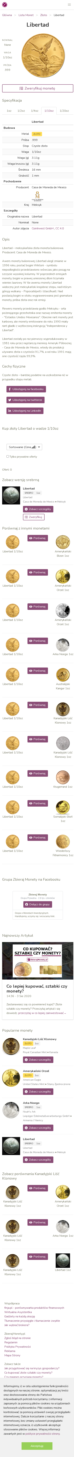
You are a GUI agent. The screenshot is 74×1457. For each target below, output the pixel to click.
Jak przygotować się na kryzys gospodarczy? (31, 1368)
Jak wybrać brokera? (16, 1325)
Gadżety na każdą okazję (19, 1316)
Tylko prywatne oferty (23, 457)
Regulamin (10, 1342)
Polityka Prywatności (17, 1347)
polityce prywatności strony (43, 1434)
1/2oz (21, 111)
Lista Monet (26, 15)
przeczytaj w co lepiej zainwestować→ (42, 1013)
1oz (9, 111)
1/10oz (49, 111)
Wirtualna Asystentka (18, 1312)
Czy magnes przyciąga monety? (23, 1377)
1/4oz (34, 111)
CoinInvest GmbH (43, 228)
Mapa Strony (12, 1355)
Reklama (9, 1351)
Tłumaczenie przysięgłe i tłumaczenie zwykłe (32, 1321)
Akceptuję (37, 1446)
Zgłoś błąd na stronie (17, 1338)
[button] (69, 4)
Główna (7, 15)
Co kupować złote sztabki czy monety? (28, 1373)
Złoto (43, 15)
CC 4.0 (60, 228)
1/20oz (64, 111)
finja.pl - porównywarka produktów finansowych (34, 1308)
